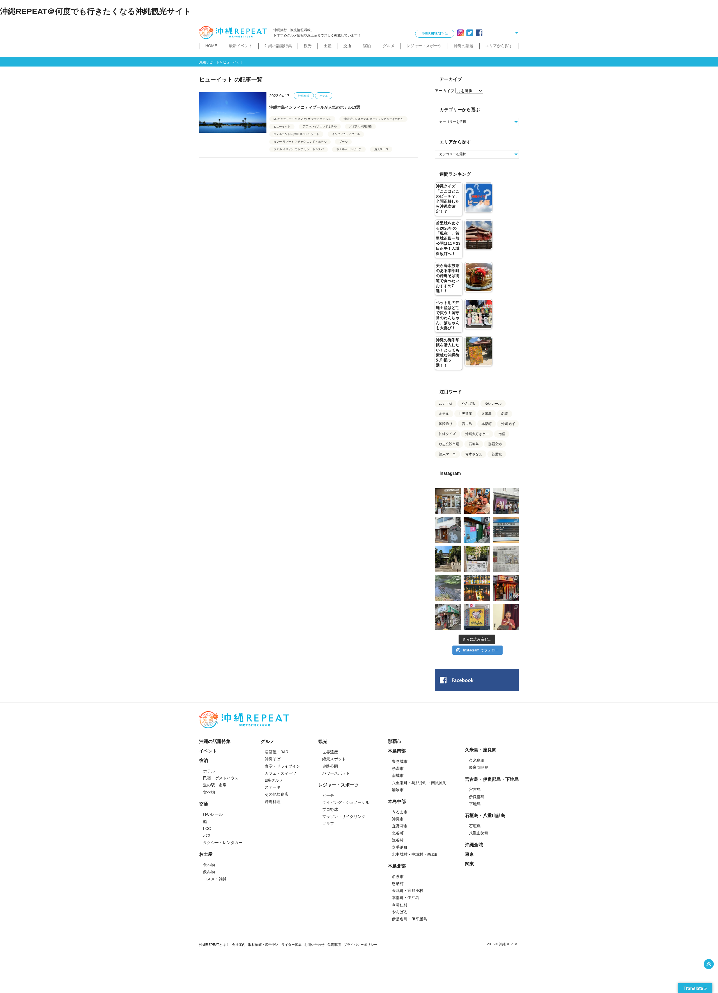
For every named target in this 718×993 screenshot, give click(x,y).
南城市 (398, 775)
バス (207, 835)
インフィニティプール (346, 134)
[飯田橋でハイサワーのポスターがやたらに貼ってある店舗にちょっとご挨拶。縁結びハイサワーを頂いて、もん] (448, 617)
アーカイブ (444, 90)
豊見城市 (400, 761)
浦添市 (398, 790)
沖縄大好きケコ (477, 434)
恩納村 (398, 883)
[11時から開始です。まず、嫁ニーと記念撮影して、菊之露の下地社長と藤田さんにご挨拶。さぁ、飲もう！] (477, 617)
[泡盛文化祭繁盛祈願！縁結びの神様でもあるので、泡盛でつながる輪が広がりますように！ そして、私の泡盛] (448, 559)
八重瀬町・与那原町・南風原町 (419, 783)
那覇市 (394, 741)
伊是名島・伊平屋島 (409, 919)
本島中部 (397, 801)
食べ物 (209, 792)
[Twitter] (469, 32)
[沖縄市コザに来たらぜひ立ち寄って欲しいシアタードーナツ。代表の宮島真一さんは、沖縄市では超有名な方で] (448, 530)
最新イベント (240, 46)
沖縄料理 (272, 801)
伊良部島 (477, 797)
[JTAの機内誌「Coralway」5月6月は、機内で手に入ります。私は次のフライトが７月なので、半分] (477, 588)
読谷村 (398, 840)
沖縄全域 (303, 95)
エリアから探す (499, 46)
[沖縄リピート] (234, 33)
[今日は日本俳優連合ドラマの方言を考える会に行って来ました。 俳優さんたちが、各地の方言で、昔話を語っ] (477, 559)
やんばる (468, 404)
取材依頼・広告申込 (263, 945)
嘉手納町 (400, 847)
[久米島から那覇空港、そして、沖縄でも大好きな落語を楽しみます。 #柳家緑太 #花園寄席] (477, 530)
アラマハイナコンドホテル (320, 126)
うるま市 (400, 812)
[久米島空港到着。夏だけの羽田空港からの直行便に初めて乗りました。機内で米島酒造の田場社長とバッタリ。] (506, 530)
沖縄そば (508, 424)
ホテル (323, 95)
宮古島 (467, 424)
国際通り (445, 424)
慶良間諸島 (479, 767)
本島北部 (397, 866)
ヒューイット (281, 126)
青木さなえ (473, 454)
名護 (504, 414)
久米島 (487, 414)
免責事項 (334, 945)
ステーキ (272, 787)
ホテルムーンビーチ (349, 149)
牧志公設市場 (449, 444)
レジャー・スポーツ (424, 46)
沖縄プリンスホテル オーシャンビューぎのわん (373, 118)
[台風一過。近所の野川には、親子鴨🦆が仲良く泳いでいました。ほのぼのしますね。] (448, 588)
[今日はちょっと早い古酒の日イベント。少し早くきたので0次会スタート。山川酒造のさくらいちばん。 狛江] (448, 501)
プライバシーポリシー (360, 945)
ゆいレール (493, 404)
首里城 (497, 454)
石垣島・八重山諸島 (485, 815)
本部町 (487, 424)
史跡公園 (330, 766)
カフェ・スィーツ (280, 773)
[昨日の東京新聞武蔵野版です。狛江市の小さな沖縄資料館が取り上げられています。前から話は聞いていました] (506, 559)
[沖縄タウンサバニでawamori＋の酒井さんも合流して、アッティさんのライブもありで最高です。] (477, 501)
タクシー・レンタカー (222, 842)
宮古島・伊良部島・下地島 (492, 779)
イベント (208, 751)
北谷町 (398, 833)
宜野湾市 (400, 826)
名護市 (398, 876)
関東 (469, 863)
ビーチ (328, 795)
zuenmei (445, 404)
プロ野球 (330, 809)
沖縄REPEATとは (435, 34)
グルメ (389, 46)
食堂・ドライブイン (282, 766)
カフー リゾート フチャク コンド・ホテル (299, 141)
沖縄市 (398, 819)
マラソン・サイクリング (343, 816)
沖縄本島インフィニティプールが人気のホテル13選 (314, 107)
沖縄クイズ (447, 434)
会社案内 (238, 945)
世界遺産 (465, 414)
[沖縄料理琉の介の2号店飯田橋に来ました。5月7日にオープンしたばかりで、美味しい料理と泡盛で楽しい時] (506, 588)
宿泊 (367, 46)
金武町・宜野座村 (407, 890)
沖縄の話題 (463, 46)
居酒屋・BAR (276, 752)
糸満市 (398, 768)
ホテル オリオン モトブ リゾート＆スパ (298, 149)
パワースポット (336, 773)
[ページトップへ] (709, 964)
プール (343, 141)
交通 (347, 46)
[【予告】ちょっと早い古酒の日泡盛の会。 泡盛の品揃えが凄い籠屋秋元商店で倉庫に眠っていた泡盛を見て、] (506, 501)
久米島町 (477, 760)
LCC (207, 828)
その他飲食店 (276, 794)
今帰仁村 (400, 905)
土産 (328, 46)
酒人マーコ (381, 149)
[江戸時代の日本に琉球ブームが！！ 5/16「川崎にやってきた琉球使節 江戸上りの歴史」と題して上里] (506, 617)
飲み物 (209, 872)
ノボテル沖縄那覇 (360, 126)
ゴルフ (328, 823)
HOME (211, 46)
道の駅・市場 (215, 785)
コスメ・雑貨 (215, 879)
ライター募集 (291, 945)
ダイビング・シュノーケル (345, 802)
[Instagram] (460, 32)
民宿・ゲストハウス (220, 778)
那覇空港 (495, 444)
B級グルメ (274, 780)
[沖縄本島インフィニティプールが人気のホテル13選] (232, 112)
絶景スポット (334, 759)
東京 (469, 854)
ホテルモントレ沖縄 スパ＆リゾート (296, 134)
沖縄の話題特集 (278, 46)
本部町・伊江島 (405, 897)
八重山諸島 (479, 833)
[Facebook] (479, 32)
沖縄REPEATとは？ (214, 945)
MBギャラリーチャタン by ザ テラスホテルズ (302, 118)
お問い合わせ (314, 945)
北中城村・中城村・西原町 (415, 854)
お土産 (206, 854)
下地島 (475, 804)
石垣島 (474, 444)
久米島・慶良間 (480, 749)
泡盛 (501, 434)
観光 (308, 46)
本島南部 (397, 751)
